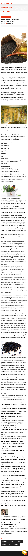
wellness (16, 544)
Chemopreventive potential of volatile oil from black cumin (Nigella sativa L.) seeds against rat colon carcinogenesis (13, 477)
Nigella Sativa (21, 77)
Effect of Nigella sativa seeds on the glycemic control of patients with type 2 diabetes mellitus (13, 403)
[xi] (22, 301)
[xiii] (19, 310)
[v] (7, 264)
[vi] (2, 270)
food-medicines (19, 389)
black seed (4, 541)
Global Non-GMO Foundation (9, 524)
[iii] (10, 249)
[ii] (18, 244)
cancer (19, 541)
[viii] (26, 282)
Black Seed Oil (12, 541)
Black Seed (14, 134)
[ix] (10, 292)
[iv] (12, 257)
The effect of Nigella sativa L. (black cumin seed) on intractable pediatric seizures (13, 422)
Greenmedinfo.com (14, 516)
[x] (10, 298)
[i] (14, 93)
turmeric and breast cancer (8, 227)
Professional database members (12, 222)
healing (4, 544)
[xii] (25, 305)
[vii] (21, 274)
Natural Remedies (6, 16)
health (10, 544)
